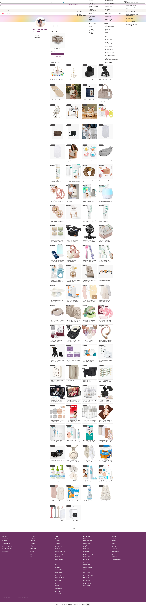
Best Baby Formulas (86, 546)
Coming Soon (57, 540)
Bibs (56, 553)
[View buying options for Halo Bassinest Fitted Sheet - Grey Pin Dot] (57, 151)
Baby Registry (5, 536)
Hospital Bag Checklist (6, 545)
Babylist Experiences (33, 546)
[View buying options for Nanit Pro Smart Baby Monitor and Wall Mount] (89, 91)
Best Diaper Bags (86, 559)
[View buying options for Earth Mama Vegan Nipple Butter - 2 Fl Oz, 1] (73, 352)
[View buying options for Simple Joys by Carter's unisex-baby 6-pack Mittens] (73, 472)
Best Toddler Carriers (86, 572)
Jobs (31, 553)
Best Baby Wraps (86, 551)
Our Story (31, 554)
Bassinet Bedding (58, 549)
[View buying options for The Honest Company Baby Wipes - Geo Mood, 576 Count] (105, 372)
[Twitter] (13, 600)
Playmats (57, 585)
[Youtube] (15, 600)
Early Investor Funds (33, 549)
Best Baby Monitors (86, 549)
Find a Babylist (4, 540)
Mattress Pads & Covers (59, 577)
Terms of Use (114, 546)
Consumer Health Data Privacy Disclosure (119, 549)
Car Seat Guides (86, 538)
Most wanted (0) (67, 25)
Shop (56, 536)
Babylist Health (32, 541)
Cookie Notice (114, 556)
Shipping (113, 541)
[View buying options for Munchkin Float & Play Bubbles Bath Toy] (89, 151)
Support (114, 536)
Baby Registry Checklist (6, 543)
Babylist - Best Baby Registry (6, 13)
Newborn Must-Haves (59, 541)
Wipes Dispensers (58, 593)
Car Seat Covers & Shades (59, 561)
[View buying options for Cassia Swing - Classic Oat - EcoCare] (57, 111)
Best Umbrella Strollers (87, 582)
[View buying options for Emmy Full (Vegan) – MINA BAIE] (57, 131)
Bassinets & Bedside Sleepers (60, 551)
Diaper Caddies (57, 567)
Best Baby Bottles (86, 541)
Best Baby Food (86, 545)
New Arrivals (57, 538)
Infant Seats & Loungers (59, 575)
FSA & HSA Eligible (58, 546)
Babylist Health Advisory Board (117, 545)
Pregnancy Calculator (86, 585)
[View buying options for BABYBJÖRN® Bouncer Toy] (105, 271)
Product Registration (115, 551)
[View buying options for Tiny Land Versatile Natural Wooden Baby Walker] (89, 111)
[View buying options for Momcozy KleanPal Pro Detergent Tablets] (105, 352)
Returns (113, 543)
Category (60, 25)
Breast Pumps (57, 556)
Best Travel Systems (86, 580)
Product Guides (87, 536)
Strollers (56, 590)
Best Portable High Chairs (87, 567)
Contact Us (114, 540)
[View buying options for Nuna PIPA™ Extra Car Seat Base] (57, 452)
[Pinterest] (10, 600)
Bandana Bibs (57, 548)
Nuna (56, 582)
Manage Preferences (73, 4)
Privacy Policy (63, 2)
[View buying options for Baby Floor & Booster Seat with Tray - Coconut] (57, 291)
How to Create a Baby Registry (7, 546)
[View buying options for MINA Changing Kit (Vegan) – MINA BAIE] (73, 131)
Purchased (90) (75, 25)
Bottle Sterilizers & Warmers (60, 554)
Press (31, 556)
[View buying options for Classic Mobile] (73, 71)
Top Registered (57, 543)
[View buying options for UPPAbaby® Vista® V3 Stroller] (105, 71)
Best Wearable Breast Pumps (88, 583)
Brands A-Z (57, 545)
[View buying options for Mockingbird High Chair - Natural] (73, 211)
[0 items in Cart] (143, 13)
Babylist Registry (33, 538)
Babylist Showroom (33, 545)
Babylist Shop (32, 543)
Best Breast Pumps (86, 556)
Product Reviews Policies (116, 559)
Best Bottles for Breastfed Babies (89, 554)
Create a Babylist (5, 538)
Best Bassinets (85, 553)
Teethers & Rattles (58, 591)
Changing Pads (57, 562)
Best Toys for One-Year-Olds (88, 575)
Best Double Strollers (86, 561)
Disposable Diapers (58, 569)
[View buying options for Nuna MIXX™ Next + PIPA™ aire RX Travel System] (57, 352)
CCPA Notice (114, 553)
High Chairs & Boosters (59, 574)
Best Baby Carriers (86, 543)
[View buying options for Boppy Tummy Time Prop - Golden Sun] (89, 171)
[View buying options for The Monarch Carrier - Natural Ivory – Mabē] (73, 191)
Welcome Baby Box (5, 551)
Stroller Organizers (58, 588)
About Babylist (34, 536)
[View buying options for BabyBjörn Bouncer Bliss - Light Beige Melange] (89, 271)
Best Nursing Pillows (86, 564)
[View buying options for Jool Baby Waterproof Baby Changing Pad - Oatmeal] (57, 91)
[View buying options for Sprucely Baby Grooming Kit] (105, 171)
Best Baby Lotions (86, 548)
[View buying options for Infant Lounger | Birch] (73, 372)
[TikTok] (3, 600)
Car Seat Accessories (59, 559)
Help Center (114, 538)
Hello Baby (32, 551)
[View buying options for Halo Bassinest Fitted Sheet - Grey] (105, 131)
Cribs (56, 564)
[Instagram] (5, 600)
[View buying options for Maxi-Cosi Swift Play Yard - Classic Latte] (57, 40)
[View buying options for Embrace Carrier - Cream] (73, 91)
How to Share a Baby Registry (7, 548)
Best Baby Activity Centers (87, 540)
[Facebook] (8, 600)
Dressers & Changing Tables (60, 570)
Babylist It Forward (33, 548)
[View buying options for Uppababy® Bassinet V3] (89, 71)
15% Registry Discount (6, 549)
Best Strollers (85, 569)
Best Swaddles (85, 570)
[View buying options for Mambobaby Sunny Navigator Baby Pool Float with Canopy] (89, 311)
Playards (56, 583)
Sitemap (113, 554)
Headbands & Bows (58, 572)
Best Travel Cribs (86, 577)
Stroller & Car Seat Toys (59, 586)
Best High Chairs (86, 562)
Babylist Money (32, 540)
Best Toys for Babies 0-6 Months (88, 574)
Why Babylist (4, 541)
